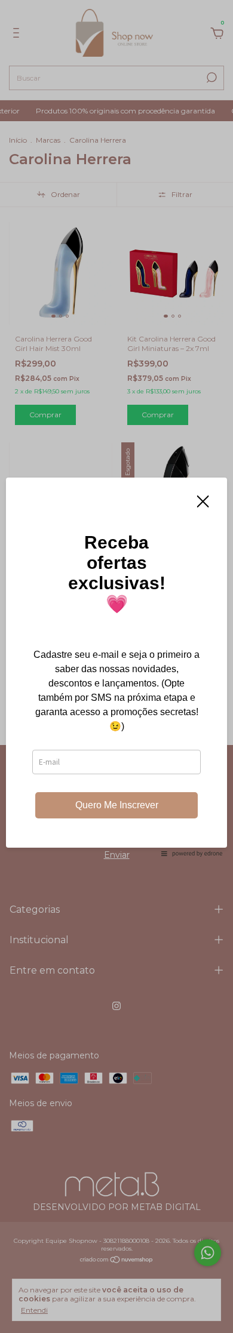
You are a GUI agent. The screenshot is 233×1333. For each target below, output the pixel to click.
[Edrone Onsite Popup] (116, 666)
